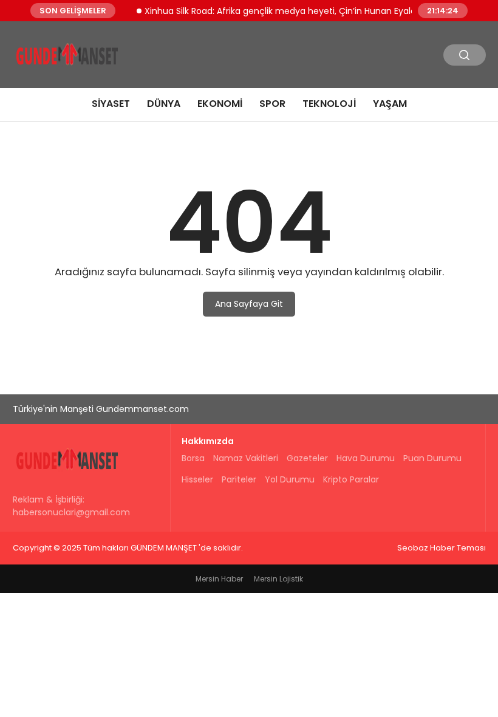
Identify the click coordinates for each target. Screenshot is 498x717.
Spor (272, 104)
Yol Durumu (290, 479)
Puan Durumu (432, 458)
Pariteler (239, 479)
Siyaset (111, 104)
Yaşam (390, 104)
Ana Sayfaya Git (249, 304)
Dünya (163, 104)
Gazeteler (307, 458)
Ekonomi (219, 104)
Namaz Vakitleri (245, 458)
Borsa (193, 458)
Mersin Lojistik (278, 579)
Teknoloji (329, 104)
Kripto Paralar (351, 479)
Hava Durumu (365, 458)
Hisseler (197, 479)
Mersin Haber (219, 579)
